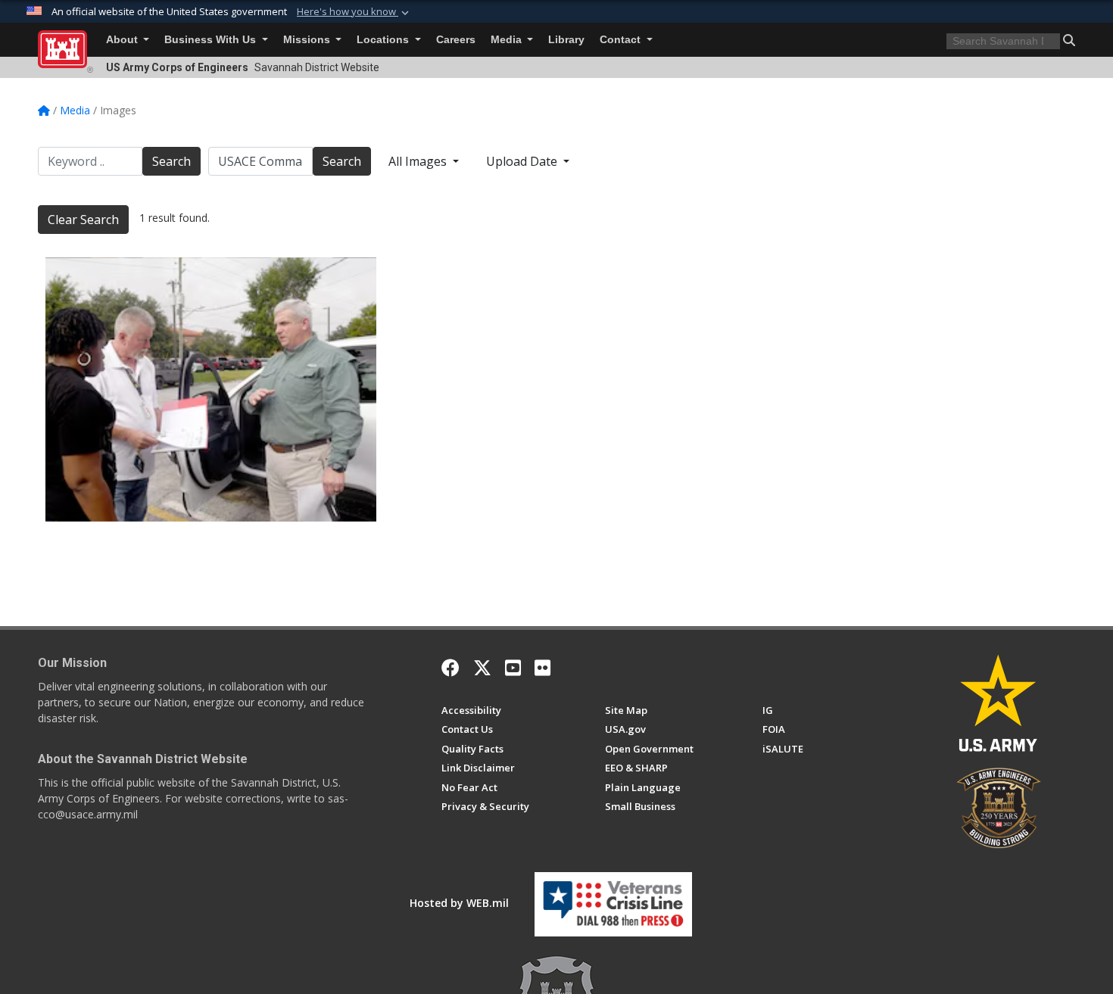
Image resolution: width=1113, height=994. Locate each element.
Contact (622, 39)
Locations (384, 39)
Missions (308, 39)
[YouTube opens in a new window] (513, 667)
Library (566, 39)
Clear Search (83, 219)
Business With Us (211, 39)
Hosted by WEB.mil (459, 903)
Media (508, 39)
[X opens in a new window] (482, 667)
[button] (354, 12)
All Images (419, 161)
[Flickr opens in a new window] (542, 667)
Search (171, 161)
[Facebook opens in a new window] (450, 667)
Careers (455, 39)
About (123, 39)
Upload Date (523, 161)
